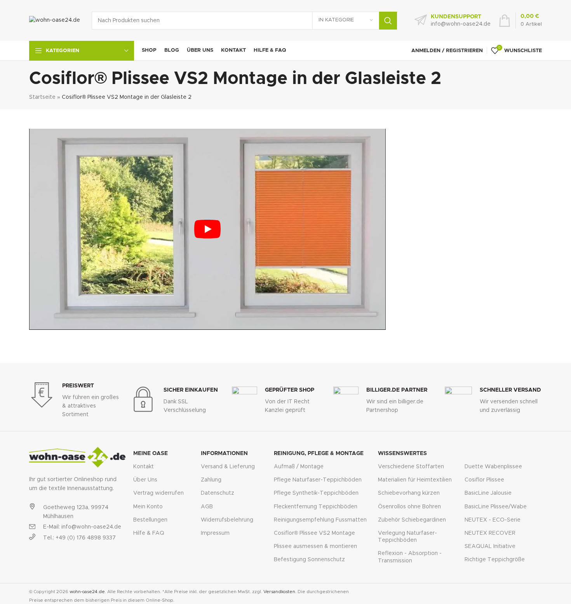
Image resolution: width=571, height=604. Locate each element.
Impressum (215, 533)
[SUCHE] (388, 21)
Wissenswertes (402, 453)
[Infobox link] (452, 20)
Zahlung (211, 480)
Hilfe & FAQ (148, 533)
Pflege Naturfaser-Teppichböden (318, 480)
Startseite (42, 97)
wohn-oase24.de (87, 592)
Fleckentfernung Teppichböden (315, 506)
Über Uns (145, 480)
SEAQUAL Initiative (490, 546)
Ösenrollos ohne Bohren (409, 506)
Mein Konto (148, 506)
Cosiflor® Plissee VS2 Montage (314, 533)
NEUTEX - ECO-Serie (493, 520)
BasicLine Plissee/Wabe (496, 506)
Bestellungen (150, 520)
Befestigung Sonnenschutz (309, 559)
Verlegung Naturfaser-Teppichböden (407, 536)
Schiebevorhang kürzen (409, 493)
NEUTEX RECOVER (490, 533)
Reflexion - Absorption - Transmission (410, 557)
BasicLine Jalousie (488, 493)
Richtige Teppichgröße (495, 559)
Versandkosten (279, 592)
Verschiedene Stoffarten (411, 466)
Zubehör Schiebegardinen (412, 520)
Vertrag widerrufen (158, 493)
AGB (207, 506)
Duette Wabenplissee (493, 466)
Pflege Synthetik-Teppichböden (316, 493)
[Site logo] (54, 20)
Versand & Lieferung (228, 466)
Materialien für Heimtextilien (415, 480)
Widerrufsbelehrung (227, 520)
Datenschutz (217, 493)
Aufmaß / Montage (299, 466)
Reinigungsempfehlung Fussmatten (320, 520)
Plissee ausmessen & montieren (315, 546)
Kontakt (143, 466)
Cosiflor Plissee (484, 480)
